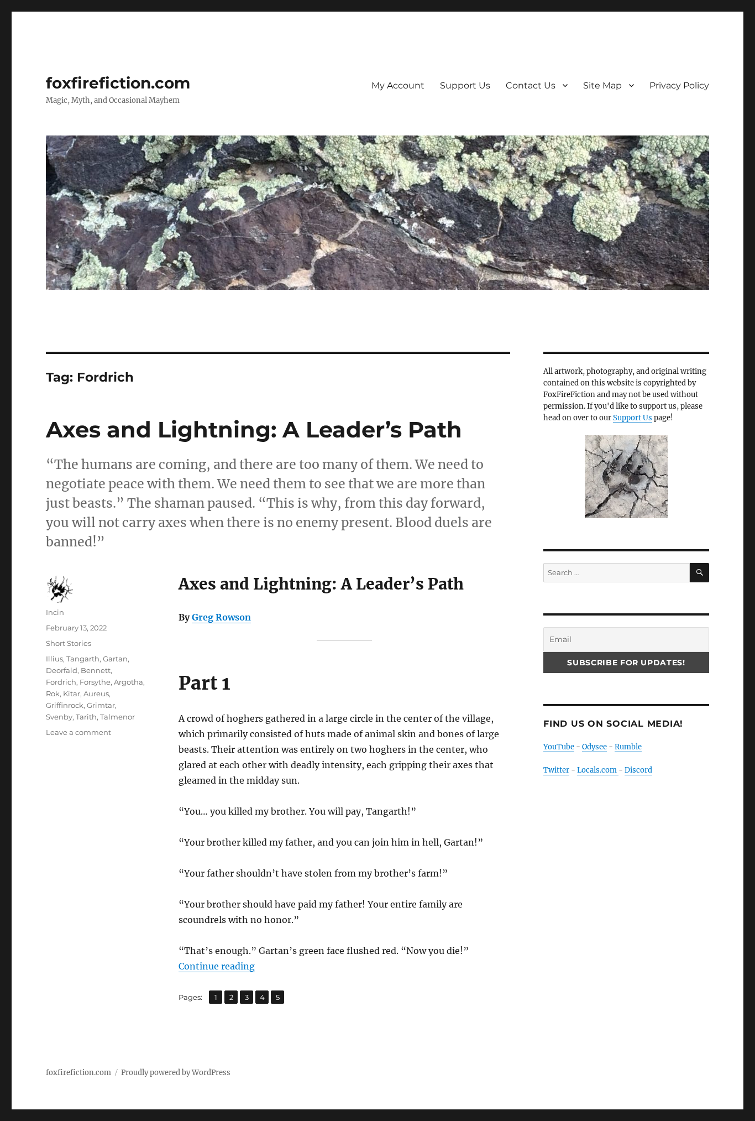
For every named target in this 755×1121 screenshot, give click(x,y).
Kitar (71, 693)
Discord (638, 770)
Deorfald (61, 670)
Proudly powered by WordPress (175, 1072)
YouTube (558, 747)
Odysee (594, 747)
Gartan (115, 658)
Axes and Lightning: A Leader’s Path (254, 429)
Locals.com (597, 770)
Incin (55, 612)
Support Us (465, 85)
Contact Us (530, 85)
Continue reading (217, 966)
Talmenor (117, 716)
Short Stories (68, 643)
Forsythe (95, 681)
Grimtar (101, 705)
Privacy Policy (679, 85)
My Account (397, 85)
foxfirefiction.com (118, 83)
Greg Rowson (221, 617)
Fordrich (61, 681)
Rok (53, 693)
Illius (54, 658)
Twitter (556, 770)
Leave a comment (78, 732)
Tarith (86, 716)
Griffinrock (64, 705)
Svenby (59, 716)
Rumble (628, 747)
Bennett (96, 670)
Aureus (96, 693)
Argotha (128, 681)
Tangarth (82, 658)
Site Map (602, 85)
